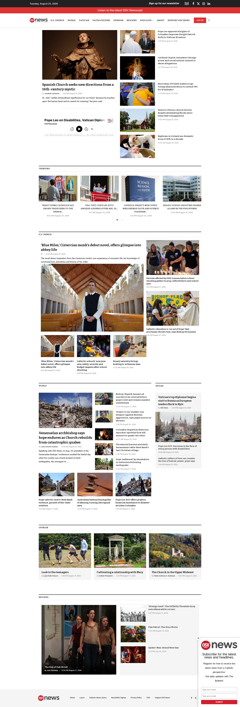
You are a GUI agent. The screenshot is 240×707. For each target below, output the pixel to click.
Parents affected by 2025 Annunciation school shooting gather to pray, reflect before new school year (172, 281)
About (160, 20)
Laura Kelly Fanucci (51, 576)
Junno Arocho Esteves (49, 447)
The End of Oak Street (56, 667)
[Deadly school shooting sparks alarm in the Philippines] (182, 188)
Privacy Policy (136, 698)
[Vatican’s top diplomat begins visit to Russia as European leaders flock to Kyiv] (178, 417)
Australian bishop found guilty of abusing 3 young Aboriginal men (94, 502)
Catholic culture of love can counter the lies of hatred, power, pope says (176, 459)
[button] (42, 198)
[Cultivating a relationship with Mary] (120, 556)
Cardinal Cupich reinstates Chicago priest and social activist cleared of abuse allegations (177, 60)
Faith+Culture (101, 20)
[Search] (209, 20)
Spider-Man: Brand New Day (163, 647)
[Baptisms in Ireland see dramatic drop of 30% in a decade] (137, 146)
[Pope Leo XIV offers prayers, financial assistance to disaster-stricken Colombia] (133, 491)
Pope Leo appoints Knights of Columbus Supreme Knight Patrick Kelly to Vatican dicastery (176, 34)
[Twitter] (198, 3)
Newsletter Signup (118, 698)
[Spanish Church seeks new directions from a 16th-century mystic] (79, 66)
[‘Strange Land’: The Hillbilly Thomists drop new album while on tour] (133, 613)
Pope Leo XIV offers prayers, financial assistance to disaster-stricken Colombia (133, 502)
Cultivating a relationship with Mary (120, 572)
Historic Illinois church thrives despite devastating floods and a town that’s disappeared (175, 113)
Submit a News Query (97, 698)
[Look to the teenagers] (65, 556)
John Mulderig (52, 670)
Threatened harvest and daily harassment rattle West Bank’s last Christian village (132, 447)
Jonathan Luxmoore (51, 94)
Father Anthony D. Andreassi (164, 576)
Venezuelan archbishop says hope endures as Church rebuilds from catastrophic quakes (65, 437)
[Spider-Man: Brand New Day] (133, 654)
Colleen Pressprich (106, 576)
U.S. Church (57, 20)
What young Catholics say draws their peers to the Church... (58, 208)
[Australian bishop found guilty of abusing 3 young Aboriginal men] (95, 491)
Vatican (84, 20)
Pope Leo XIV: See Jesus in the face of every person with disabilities (177, 447)
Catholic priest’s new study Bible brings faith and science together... (141, 208)
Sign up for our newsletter (164, 3)
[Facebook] (193, 3)
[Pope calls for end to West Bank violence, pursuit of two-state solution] (56, 491)
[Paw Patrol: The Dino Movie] (133, 634)
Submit (219, 702)
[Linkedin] (208, 3)
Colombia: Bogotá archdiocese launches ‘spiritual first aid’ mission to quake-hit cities (132, 432)
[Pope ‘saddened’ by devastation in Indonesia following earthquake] (104, 464)
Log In (200, 20)
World (72, 20)
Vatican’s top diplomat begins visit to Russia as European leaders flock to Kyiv (177, 401)
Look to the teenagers (55, 572)
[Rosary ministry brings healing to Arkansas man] (129, 352)
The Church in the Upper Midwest (173, 572)
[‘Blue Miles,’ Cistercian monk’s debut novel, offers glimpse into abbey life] (92, 286)
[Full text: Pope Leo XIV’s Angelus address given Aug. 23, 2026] (99, 188)
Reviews (132, 20)
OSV (148, 698)
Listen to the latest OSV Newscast (120, 10)
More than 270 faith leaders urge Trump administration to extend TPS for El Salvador (178, 87)
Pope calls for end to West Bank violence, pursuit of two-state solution (55, 502)
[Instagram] (203, 3)
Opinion (118, 20)
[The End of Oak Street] (79, 640)
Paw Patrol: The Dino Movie (163, 627)
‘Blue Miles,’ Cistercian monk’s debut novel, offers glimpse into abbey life (57, 364)
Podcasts (146, 20)
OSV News (164, 408)
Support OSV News (179, 20)
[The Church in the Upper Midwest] (175, 556)
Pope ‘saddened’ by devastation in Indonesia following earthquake (132, 462)
